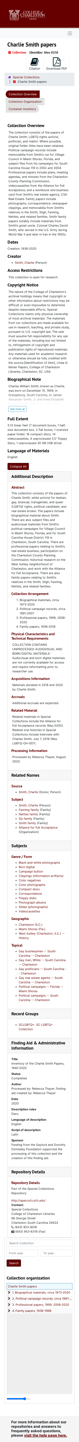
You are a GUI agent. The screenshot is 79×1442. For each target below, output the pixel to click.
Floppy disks (27, 898)
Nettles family (28, 814)
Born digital (27, 867)
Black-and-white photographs (39, 862)
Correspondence (30, 893)
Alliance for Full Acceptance (38, 827)
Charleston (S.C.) (30, 924)
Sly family (25, 818)
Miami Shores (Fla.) (32, 929)
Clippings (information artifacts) (41, 876)
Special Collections (26, 77)
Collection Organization (25, 101)
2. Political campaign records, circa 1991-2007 (44, 1298)
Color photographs (32, 885)
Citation (34, 68)
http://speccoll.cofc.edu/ (28, 1200)
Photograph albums (32, 902)
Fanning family (29, 810)
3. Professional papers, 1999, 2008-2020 (40, 1304)
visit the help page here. (45, 1435)
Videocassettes (29, 911)
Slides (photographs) (33, 907)
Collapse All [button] (18, 466)
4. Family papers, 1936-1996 (31, 1311)
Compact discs (29, 889)
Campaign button (31, 871)
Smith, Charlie (24, 262)
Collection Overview (23, 94)
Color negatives (30, 880)
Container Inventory (22, 109)
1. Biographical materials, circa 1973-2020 (41, 1292)
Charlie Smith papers (22, 1286)
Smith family (27, 823)
